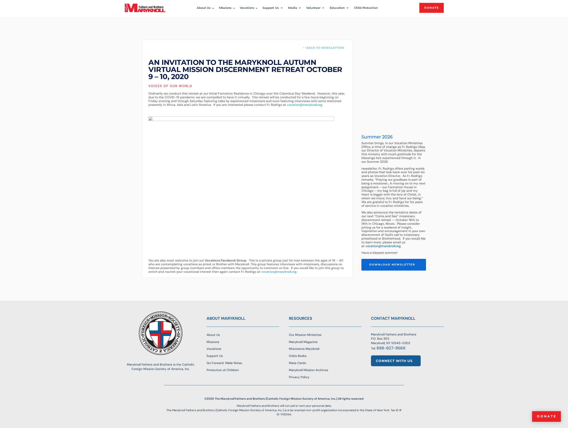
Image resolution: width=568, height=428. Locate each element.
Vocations (247, 8)
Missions (225, 8)
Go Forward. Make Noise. (225, 363)
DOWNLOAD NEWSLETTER (392, 264)
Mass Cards (297, 363)
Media (292, 8)
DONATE (431, 7)
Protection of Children (223, 370)
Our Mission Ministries (305, 335)
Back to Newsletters (325, 47)
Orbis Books (297, 356)
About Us (203, 8)
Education (337, 8)
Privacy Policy (299, 377)
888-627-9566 (391, 348)
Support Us (270, 8)
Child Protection (366, 8)
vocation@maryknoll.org (304, 105)
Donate (546, 416)
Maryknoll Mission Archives (308, 370)
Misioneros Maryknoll (304, 349)
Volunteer (313, 8)
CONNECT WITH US (394, 361)
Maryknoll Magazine (303, 342)
